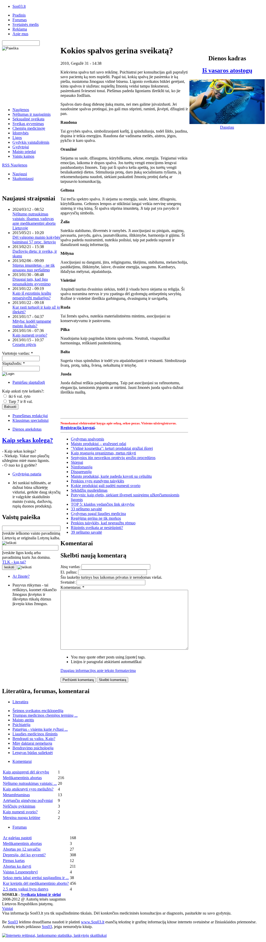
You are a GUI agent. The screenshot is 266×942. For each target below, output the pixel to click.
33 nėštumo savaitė (86, 509)
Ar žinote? (21, 576)
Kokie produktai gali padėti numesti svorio (105, 485)
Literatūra (20, 702)
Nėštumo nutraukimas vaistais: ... (30, 783)
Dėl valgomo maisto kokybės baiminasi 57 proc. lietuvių (36, 239)
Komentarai (22, 761)
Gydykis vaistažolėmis (30, 142)
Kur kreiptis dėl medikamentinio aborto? (36, 883)
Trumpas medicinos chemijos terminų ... (45, 715)
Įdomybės (20, 133)
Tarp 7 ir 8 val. (20, 401)
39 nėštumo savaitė (86, 532)
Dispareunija (81, 471)
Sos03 (13, 922)
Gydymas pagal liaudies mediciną (98, 513)
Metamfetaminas (16, 795)
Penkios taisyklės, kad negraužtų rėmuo (103, 523)
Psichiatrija (21, 724)
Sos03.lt (19, 6)
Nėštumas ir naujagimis (31, 114)
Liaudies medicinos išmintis (35, 734)
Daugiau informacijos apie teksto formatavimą (98, 670)
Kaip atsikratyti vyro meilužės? (28, 789)
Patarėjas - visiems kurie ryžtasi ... (40, 729)
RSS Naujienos (14, 165)
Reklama (19, 29)
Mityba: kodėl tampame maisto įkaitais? (31, 323)
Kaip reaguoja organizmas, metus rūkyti (103, 453)
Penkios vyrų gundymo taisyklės (97, 481)
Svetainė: (68, 582)
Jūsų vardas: (70, 566)
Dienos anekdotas (27, 429)
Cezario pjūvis (24, 344)
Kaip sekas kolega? (27, 440)
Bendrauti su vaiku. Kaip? (33, 738)
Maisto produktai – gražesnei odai (98, 443)
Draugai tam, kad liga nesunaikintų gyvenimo (31, 281)
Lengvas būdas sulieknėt (32, 752)
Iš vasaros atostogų (227, 70)
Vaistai (7, 908)
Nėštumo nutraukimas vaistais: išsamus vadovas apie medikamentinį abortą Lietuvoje (34, 221)
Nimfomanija (81, 467)
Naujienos (20, 109)
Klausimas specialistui (30, 420)
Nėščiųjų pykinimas (19, 806)
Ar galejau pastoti (17, 838)
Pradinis (19, 15)
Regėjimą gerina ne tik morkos (96, 518)
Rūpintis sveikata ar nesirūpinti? (97, 527)
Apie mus (20, 34)
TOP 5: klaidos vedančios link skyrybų (102, 504)
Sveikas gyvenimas (28, 123)
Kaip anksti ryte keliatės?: (23, 391)
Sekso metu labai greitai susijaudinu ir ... (36, 877)
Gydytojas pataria (26, 474)
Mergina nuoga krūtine (21, 817)
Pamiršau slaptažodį (28, 382)
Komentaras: (72, 587)
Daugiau (227, 127)
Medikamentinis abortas (22, 778)
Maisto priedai (24, 151)
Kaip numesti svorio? (29, 335)
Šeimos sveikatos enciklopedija (37, 710)
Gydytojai (20, 147)
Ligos (17, 137)
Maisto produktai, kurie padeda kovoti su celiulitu (111, 476)
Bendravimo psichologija (32, 748)
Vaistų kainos (23, 156)
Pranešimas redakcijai (30, 416)
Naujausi (19, 174)
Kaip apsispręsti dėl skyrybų (26, 772)
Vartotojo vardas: (17, 353)
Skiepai (77, 462)
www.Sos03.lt (92, 922)
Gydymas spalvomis (87, 439)
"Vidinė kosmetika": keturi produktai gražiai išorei (112, 448)
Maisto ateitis (23, 720)
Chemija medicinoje (28, 128)
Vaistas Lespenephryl (20, 872)
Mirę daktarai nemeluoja (32, 743)
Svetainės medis (25, 24)
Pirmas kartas (14, 860)
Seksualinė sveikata (28, 119)
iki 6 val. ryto (19, 396)
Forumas (19, 20)
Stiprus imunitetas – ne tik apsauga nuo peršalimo (33, 267)
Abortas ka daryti (17, 866)
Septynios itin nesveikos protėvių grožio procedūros (113, 457)
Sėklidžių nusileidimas (89, 490)
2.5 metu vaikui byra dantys (25, 889)
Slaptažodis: (13, 363)
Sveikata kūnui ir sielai (41, 894)
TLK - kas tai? (14, 562)
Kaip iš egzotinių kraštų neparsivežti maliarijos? (31, 295)
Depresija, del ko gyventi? (24, 855)
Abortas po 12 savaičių (21, 849)
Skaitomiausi (22, 178)
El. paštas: (69, 572)
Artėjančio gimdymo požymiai (28, 800)
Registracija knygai (77, 427)
